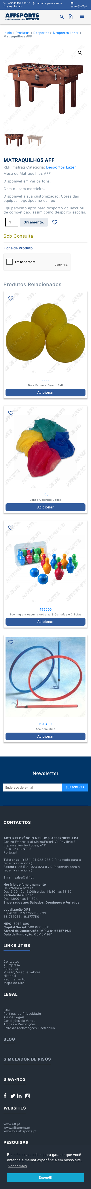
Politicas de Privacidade (22, 1013)
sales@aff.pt (79, 6)
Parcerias (11, 968)
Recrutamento (14, 979)
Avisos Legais (14, 1017)
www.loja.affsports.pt (20, 1131)
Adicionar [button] (45, 392)
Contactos (11, 961)
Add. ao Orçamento (34, 222)
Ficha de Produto (18, 248)
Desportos (41, 33)
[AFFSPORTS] (22, 17)
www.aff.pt (12, 1124)
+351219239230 (33, 5)
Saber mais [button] (17, 1166)
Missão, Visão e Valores (22, 972)
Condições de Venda (19, 1020)
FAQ (7, 1010)
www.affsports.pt (17, 1127)
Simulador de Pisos (27, 1059)
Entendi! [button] (45, 1177)
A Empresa (12, 965)
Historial (10, 976)
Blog (9, 1039)
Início (8, 33)
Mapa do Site (14, 983)
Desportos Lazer (66, 33)
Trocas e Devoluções (20, 1024)
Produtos (23, 33)
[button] (80, 53)
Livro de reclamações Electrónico (29, 1028)
